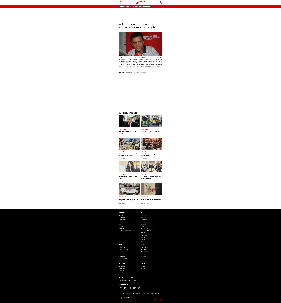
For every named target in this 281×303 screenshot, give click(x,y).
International (144, 219)
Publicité (121, 228)
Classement (122, 254)
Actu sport (122, 247)
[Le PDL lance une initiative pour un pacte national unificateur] (151, 166)
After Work (127, 298)
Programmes (122, 219)
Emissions (122, 217)
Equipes (121, 215)
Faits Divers (144, 233)
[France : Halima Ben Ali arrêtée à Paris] (129, 166)
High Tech (144, 235)
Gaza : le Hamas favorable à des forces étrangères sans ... (128, 154)
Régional (143, 217)
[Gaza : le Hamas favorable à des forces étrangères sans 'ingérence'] (129, 144)
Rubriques (122, 268)
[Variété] (121, 299)
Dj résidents (144, 256)
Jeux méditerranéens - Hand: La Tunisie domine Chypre (135, 6)
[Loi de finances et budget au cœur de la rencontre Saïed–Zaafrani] (151, 144)
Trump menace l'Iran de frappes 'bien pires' (128, 132)
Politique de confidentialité (126, 231)
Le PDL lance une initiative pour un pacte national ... (151, 177)
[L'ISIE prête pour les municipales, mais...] (151, 189)
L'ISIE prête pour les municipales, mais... (151, 200)
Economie (143, 224)
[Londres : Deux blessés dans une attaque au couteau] (151, 121)
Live (120, 224)
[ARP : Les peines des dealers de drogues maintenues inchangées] (140, 44)
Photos (143, 266)
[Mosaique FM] (140, 2)
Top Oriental (144, 252)
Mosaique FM (144, 228)
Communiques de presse (148, 242)
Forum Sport (122, 256)
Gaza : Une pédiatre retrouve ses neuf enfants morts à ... (128, 200)
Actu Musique (145, 247)
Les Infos (121, 270)
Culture (143, 226)
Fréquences (122, 222)
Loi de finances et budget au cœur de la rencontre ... (151, 154)
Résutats (121, 252)
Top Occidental (145, 254)
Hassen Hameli (127, 299)
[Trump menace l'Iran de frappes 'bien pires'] (129, 121)
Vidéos (143, 268)
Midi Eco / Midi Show (147, 231)
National (143, 215)
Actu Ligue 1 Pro (123, 249)
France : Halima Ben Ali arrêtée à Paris (128, 177)
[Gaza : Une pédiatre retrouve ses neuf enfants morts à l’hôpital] (129, 189)
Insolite (143, 239)
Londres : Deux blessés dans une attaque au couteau (150, 132)
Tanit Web (157, 293)
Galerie (121, 260)
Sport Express (123, 258)
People (143, 237)
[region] (140, 13)
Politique (122, 21)
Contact (121, 226)
